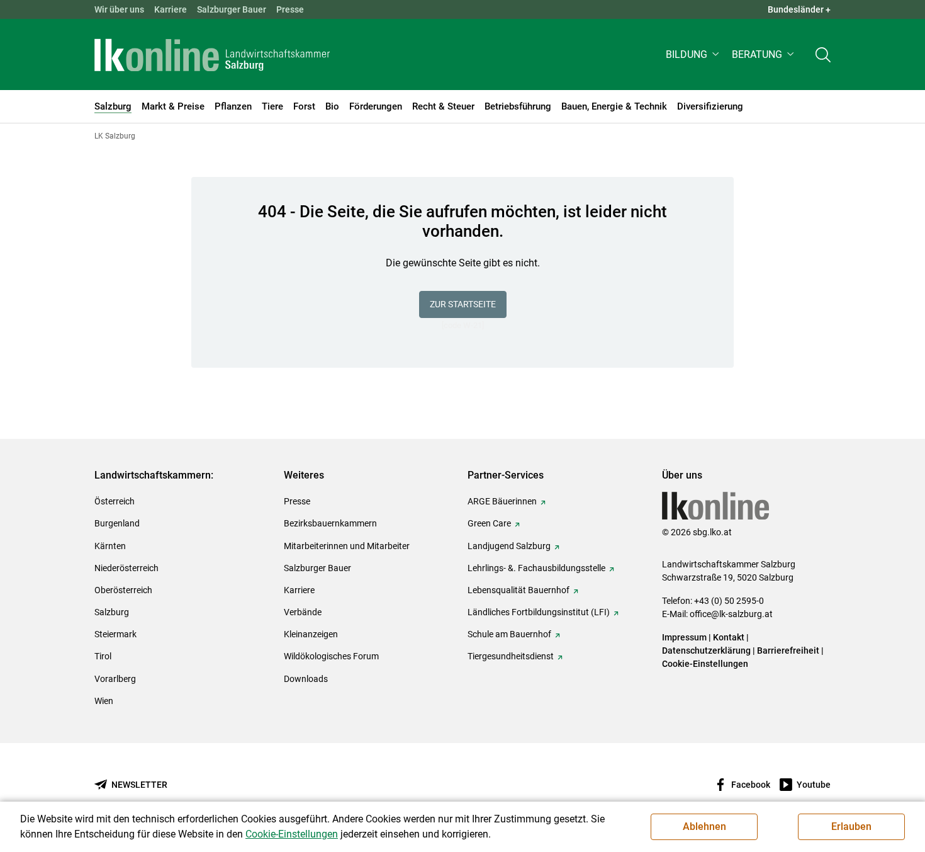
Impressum (684, 637)
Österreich (114, 501)
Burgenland (117, 523)
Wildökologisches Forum (331, 656)
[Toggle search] (823, 54)
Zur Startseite (463, 304)
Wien (103, 701)
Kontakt (728, 637)
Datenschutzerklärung (707, 650)
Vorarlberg (115, 679)
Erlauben (851, 826)
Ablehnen (704, 826)
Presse (290, 9)
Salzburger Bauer (231, 9)
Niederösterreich (126, 568)
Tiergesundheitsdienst (511, 656)
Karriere (170, 9)
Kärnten (110, 546)
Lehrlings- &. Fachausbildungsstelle (536, 568)
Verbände (303, 612)
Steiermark (115, 634)
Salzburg (111, 612)
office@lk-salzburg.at (731, 614)
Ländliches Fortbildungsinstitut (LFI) (539, 612)
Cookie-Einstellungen (705, 664)
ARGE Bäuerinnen (502, 501)
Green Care (489, 523)
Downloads (306, 679)
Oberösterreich (123, 590)
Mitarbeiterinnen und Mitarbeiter (347, 546)
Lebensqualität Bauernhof (518, 590)
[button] (694, 54)
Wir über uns (119, 9)
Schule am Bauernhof (509, 634)
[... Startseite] (212, 54)
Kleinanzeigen (311, 634)
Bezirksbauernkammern (330, 523)
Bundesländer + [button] (799, 9)
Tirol (102, 656)
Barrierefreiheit (788, 650)
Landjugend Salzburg (509, 546)
